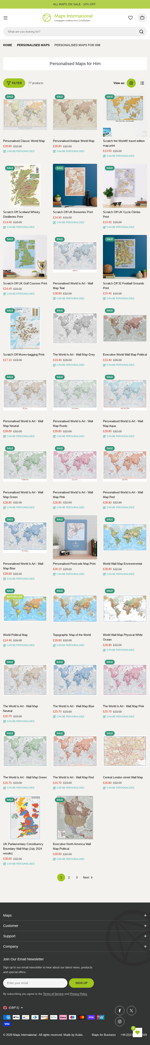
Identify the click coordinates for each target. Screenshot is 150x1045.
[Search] (141, 31)
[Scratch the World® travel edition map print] (125, 114)
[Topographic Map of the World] (75, 609)
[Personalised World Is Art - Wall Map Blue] (25, 537)
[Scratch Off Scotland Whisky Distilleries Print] (25, 186)
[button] (41, 99)
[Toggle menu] (5, 17)
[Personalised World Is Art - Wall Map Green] (25, 466)
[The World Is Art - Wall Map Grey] (75, 328)
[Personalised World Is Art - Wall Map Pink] (75, 466)
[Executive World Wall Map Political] (125, 328)
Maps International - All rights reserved (37, 1034)
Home (7, 45)
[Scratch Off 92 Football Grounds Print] (125, 257)
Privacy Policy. (79, 993)
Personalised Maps (33, 45)
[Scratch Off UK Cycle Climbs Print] (125, 186)
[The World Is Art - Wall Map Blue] (75, 680)
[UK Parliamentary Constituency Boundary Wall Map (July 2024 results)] (25, 818)
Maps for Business (104, 1034)
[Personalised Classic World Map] (25, 114)
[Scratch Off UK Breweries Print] (75, 186)
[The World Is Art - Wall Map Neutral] (25, 680)
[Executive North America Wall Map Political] (75, 818)
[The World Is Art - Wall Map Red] (75, 751)
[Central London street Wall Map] (125, 751)
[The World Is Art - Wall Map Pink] (125, 680)
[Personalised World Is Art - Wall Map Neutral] (25, 395)
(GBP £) (14, 1007)
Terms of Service (53, 993)
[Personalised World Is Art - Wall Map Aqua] (125, 395)
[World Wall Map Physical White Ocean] (125, 609)
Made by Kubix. (73, 1034)
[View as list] (142, 83)
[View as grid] (131, 83)
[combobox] (75, 31)
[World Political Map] (25, 609)
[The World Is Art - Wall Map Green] (25, 751)
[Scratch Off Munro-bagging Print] (25, 328)
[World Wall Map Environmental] (125, 537)
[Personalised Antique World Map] (75, 114)
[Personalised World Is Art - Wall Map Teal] (75, 257)
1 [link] (61, 877)
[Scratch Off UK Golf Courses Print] (25, 257)
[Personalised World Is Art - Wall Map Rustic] (75, 395)
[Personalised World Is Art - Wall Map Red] (125, 466)
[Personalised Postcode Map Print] (75, 537)
